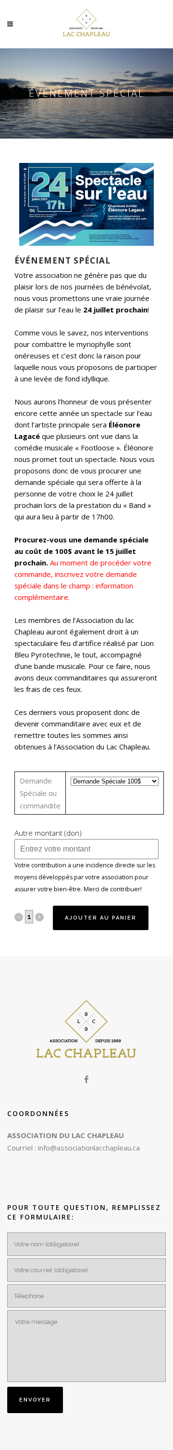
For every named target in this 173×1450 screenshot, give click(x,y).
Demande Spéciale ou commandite (40, 793)
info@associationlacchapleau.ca (89, 1147)
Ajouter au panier (100, 918)
